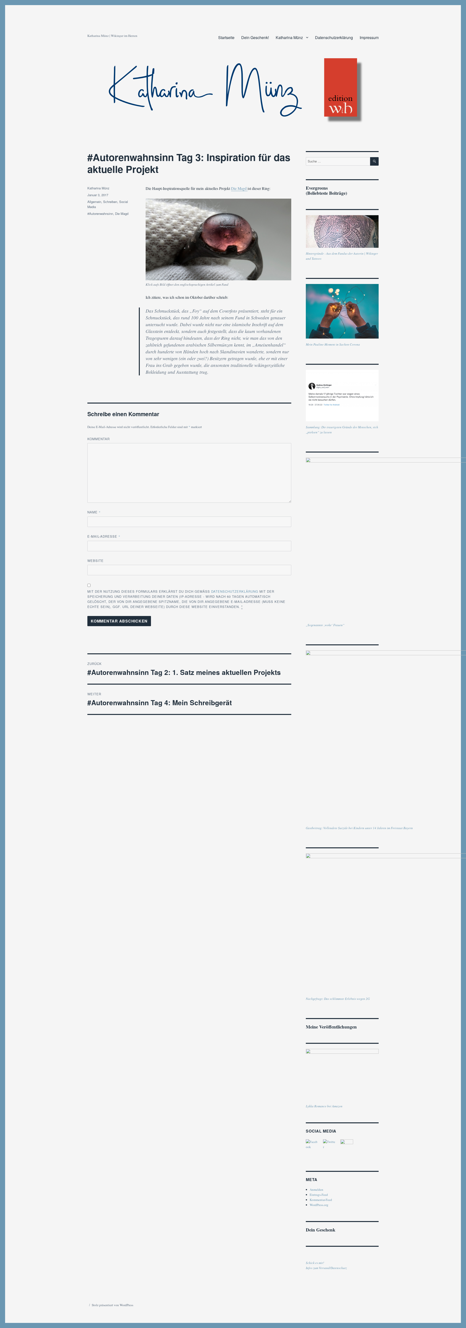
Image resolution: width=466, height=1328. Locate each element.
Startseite (226, 37)
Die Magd (239, 188)
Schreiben (110, 201)
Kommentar (98, 439)
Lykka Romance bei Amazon (324, 1106)
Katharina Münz (289, 37)
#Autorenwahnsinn (100, 213)
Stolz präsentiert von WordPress (112, 1305)
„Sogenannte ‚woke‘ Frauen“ (325, 625)
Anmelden (316, 1189)
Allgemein (94, 201)
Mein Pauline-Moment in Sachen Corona (333, 344)
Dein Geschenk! (255, 37)
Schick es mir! (315, 1263)
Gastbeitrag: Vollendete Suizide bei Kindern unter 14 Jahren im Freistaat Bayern (359, 828)
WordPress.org (319, 1205)
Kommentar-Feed (321, 1200)
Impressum (369, 37)
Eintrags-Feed (319, 1194)
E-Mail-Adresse (103, 536)
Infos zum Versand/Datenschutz (326, 1268)
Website (95, 560)
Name (94, 512)
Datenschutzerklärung (334, 37)
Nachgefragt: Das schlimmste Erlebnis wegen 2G (338, 998)
